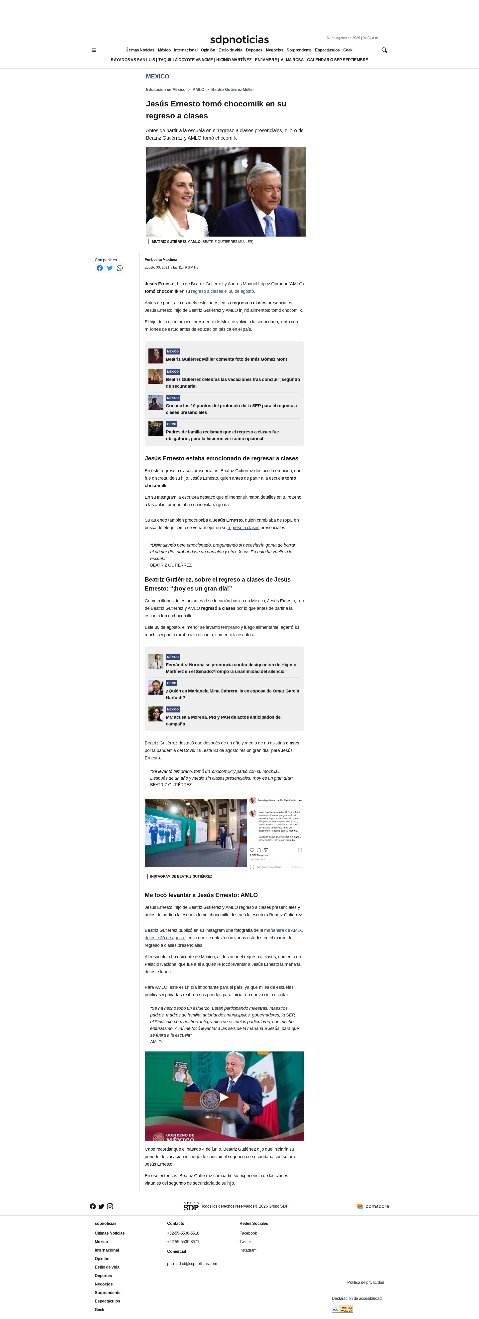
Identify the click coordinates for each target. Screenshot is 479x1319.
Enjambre (266, 60)
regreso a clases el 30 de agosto (222, 291)
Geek (348, 50)
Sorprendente (299, 50)
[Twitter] (110, 268)
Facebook (248, 1233)
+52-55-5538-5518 (183, 1233)
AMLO (198, 89)
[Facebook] (100, 268)
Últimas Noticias (139, 50)
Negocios (274, 50)
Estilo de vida (230, 50)
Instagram (248, 1250)
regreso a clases (243, 527)
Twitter (245, 1242)
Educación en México (165, 89)
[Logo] (239, 40)
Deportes (254, 50)
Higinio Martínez (233, 60)
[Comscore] (373, 1206)
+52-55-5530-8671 (183, 1242)
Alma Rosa (292, 60)
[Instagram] (110, 1206)
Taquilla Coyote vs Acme (185, 60)
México (164, 50)
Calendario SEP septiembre (337, 60)
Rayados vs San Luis (133, 60)
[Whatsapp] (120, 268)
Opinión (208, 50)
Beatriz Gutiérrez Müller (232, 89)
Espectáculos (327, 50)
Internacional (185, 50)
